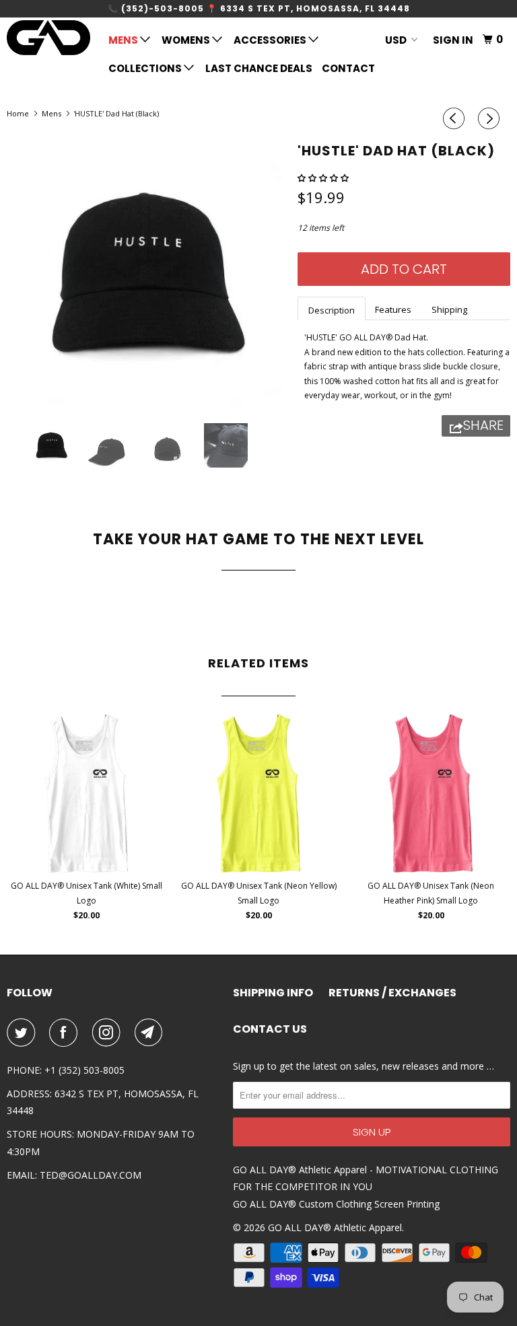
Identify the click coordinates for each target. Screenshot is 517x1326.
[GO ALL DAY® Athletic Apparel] (48, 37)
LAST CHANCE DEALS (258, 68)
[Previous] (456, 118)
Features (393, 309)
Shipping (449, 309)
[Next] (491, 118)
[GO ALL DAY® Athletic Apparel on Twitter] (23, 1033)
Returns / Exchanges (392, 993)
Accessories (271, 40)
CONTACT (348, 68)
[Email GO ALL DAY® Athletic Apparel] (151, 1033)
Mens (124, 40)
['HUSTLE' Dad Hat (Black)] (145, 274)
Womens (187, 40)
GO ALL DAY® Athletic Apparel (335, 1227)
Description (331, 310)
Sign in (453, 40)
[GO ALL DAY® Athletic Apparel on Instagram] (109, 1033)
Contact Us (270, 1029)
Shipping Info (273, 993)
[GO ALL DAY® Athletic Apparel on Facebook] (66, 1033)
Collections (146, 68)
